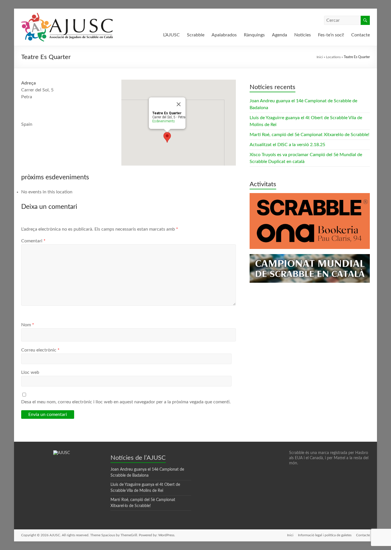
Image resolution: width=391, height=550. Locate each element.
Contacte (360, 35)
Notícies (302, 35)
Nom (27, 325)
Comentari (33, 241)
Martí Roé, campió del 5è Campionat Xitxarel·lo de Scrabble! (309, 134)
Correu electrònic (40, 350)
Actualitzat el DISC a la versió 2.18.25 (287, 144)
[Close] (178, 104)
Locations (333, 57)
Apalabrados (224, 35)
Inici (320, 57)
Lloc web (30, 372)
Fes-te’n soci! (331, 35)
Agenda (279, 35)
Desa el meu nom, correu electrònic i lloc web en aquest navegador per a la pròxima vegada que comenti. (126, 402)
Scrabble (195, 35)
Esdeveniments (163, 121)
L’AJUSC (171, 35)
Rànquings (254, 35)
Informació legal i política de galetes (324, 535)
